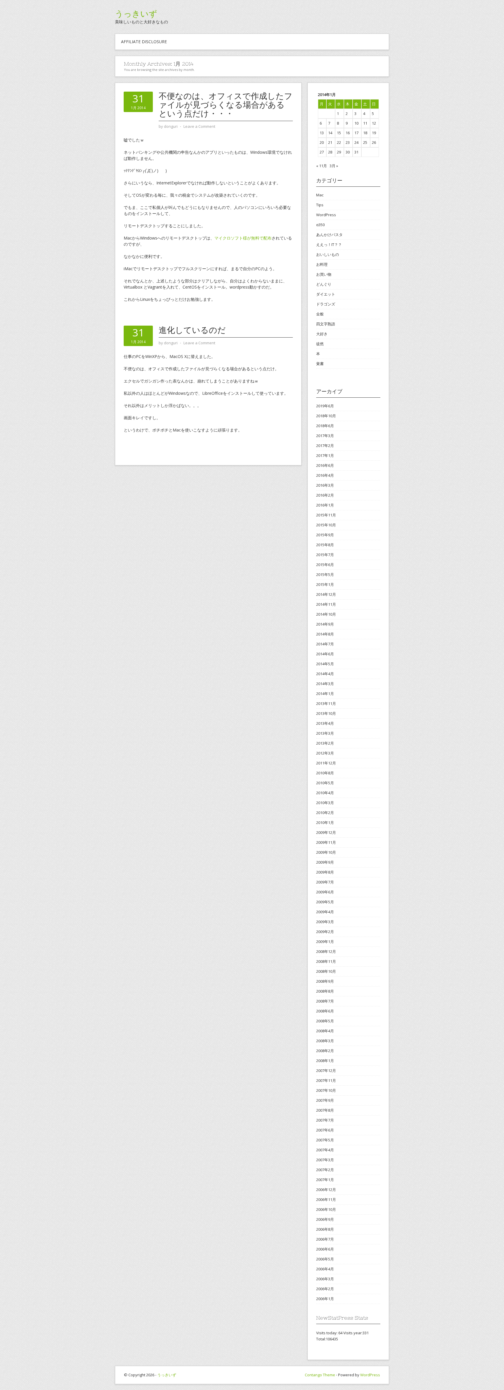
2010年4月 (325, 792)
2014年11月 (326, 604)
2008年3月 (325, 1040)
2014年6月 (325, 653)
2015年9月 (325, 534)
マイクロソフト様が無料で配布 (243, 238)
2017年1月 (325, 455)
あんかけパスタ (329, 234)
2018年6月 (325, 425)
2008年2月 (325, 1050)
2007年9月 (325, 1100)
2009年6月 (325, 892)
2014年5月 (325, 663)
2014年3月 (325, 683)
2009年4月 (325, 911)
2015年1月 (325, 584)
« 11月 (321, 165)
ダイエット (325, 294)
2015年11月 (326, 515)
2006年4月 (325, 1269)
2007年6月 (325, 1130)
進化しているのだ (192, 330)
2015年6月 (325, 564)
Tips (319, 204)
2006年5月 (325, 1259)
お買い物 (323, 274)
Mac (319, 195)
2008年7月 (325, 1001)
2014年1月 (325, 693)
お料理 (322, 264)
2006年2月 (325, 1288)
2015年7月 (325, 554)
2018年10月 (326, 415)
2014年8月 (325, 634)
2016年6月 (325, 465)
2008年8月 (325, 991)
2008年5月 (325, 1021)
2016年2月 (325, 495)
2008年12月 (326, 951)
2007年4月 (325, 1149)
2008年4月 (325, 1030)
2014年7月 (325, 644)
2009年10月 (326, 852)
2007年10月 (326, 1090)
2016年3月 (325, 485)
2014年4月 (325, 673)
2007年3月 (325, 1159)
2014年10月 (326, 614)
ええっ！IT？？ (329, 244)
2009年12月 (326, 832)
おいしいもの (327, 254)
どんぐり (323, 284)
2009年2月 (325, 931)
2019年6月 (325, 405)
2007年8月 (325, 1110)
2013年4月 (325, 723)
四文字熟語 (325, 323)
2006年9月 (325, 1219)
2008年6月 (325, 1011)
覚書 (320, 363)
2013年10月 (326, 713)
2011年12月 (326, 763)
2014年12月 (326, 594)
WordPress (326, 214)
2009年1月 (325, 941)
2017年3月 (325, 435)
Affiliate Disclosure (144, 41)
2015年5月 (325, 574)
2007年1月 (325, 1179)
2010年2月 (325, 812)
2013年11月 (326, 703)
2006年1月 (325, 1298)
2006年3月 (325, 1278)
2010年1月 (325, 822)
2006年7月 (325, 1239)
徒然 (320, 343)
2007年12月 (326, 1070)
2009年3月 (325, 921)
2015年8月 (325, 544)
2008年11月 (326, 961)
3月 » (334, 165)
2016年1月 (325, 505)
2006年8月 (325, 1229)
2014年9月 (325, 624)
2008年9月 (325, 981)
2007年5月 (325, 1140)
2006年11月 (326, 1199)
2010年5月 (325, 782)
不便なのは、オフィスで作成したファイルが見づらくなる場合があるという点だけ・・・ (226, 104)
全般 (320, 314)
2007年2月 (325, 1169)
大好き (322, 333)
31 (356, 152)
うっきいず (136, 13)
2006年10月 (326, 1209)
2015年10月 (326, 525)
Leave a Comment (199, 126)
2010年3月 (325, 802)
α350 (320, 224)
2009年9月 (325, 862)
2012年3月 (325, 753)
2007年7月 (325, 1120)
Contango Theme (320, 1374)
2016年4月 (325, 475)
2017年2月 (325, 445)
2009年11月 (326, 842)
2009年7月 (325, 882)
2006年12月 (326, 1189)
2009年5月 (325, 901)
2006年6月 (325, 1249)
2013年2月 (325, 743)
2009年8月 (325, 872)
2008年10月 (326, 971)
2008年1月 (325, 1060)
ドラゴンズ (325, 304)
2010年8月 (325, 773)
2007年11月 (326, 1080)
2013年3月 (325, 733)
